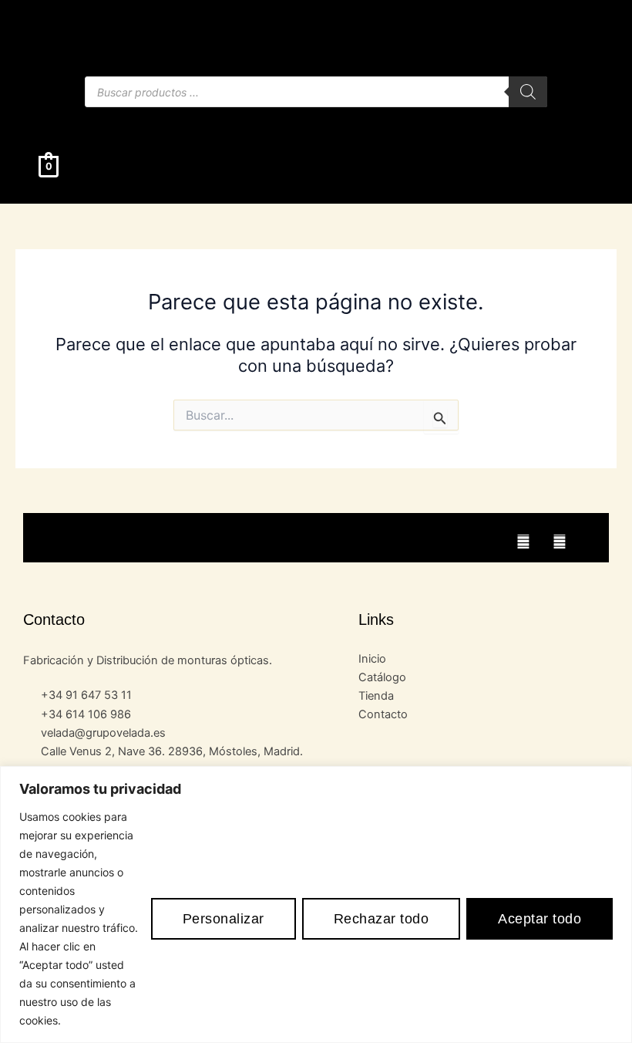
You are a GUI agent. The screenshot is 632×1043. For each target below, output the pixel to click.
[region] (316, 904)
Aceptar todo (539, 919)
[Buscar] (528, 91)
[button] (316, 122)
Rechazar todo (381, 919)
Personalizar (223, 919)
